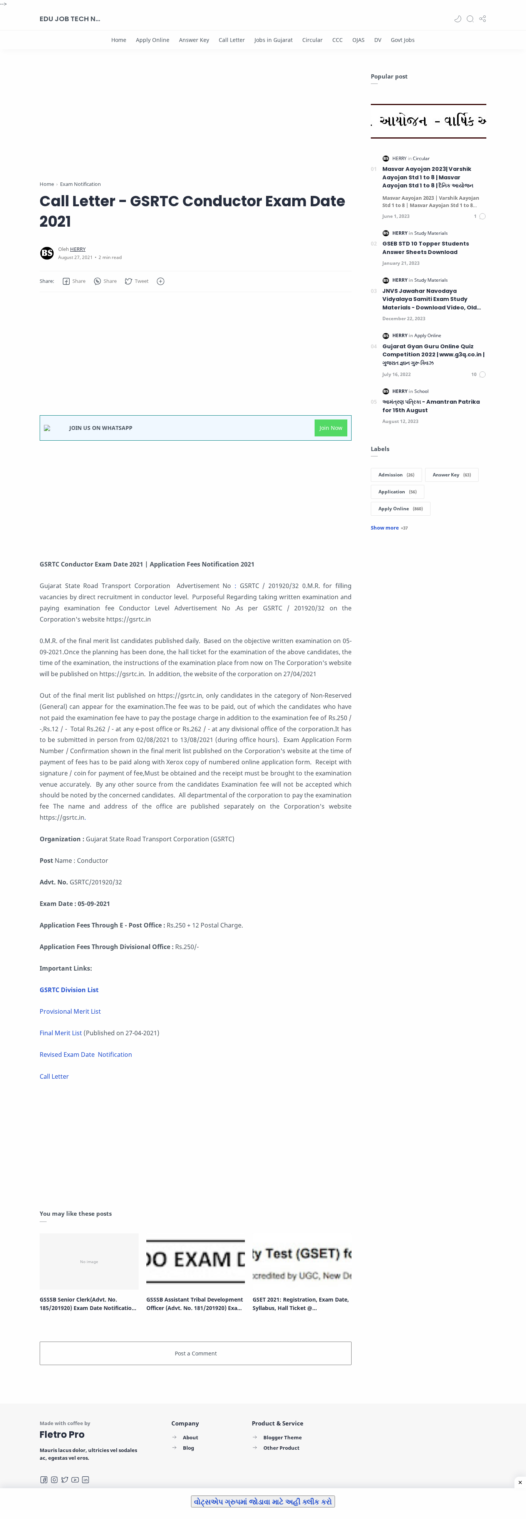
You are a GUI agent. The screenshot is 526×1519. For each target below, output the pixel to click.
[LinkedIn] (85, 1480)
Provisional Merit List (70, 1011)
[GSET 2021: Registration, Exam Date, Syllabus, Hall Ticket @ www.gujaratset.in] (302, 1261)
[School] (421, 391)
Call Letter (55, 1076)
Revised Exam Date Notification (86, 1054)
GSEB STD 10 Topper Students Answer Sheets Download (425, 248)
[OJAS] (358, 39)
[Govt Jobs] (403, 39)
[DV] (377, 39)
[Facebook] (44, 1480)
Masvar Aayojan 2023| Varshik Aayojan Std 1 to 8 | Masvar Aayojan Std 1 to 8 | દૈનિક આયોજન (427, 177)
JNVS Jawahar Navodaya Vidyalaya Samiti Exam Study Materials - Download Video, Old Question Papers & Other (429, 299)
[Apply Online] (152, 39)
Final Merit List (61, 1033)
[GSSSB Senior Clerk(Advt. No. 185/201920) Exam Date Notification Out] (89, 1261)
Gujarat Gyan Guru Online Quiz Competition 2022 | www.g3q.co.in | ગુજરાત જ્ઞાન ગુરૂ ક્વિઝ (433, 355)
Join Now (331, 427)
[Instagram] (54, 1480)
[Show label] (389, 528)
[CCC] (337, 39)
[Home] (118, 39)
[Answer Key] (194, 39)
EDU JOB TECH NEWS (70, 18)
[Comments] (480, 216)
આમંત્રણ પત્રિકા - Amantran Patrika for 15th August (431, 406)
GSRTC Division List (69, 990)
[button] (458, 19)
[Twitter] (64, 1480)
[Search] (470, 19)
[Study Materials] (431, 233)
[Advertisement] (196, 126)
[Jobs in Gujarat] (274, 39)
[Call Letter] (232, 39)
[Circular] (312, 39)
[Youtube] (75, 1480)
